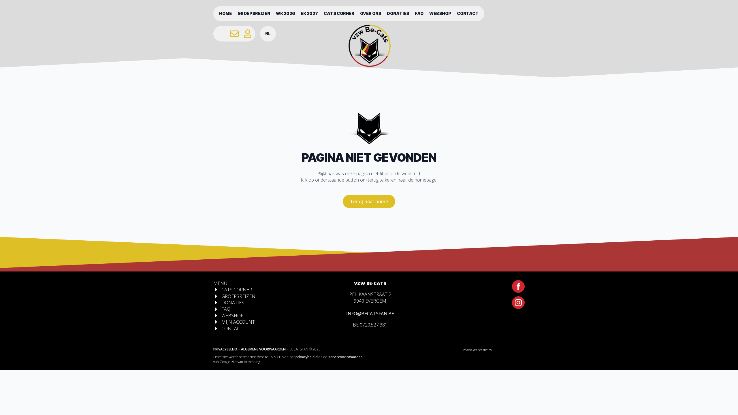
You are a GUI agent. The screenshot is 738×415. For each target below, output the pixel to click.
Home (225, 13)
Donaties (398, 13)
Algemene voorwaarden (263, 349)
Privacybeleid (225, 349)
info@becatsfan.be (370, 313)
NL (268, 33)
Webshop (440, 13)
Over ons (370, 13)
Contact (468, 13)
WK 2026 (285, 13)
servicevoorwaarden (345, 356)
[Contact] (234, 33)
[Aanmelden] (247, 33)
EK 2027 (309, 13)
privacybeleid (306, 356)
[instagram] (518, 302)
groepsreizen (254, 13)
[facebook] (518, 286)
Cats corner (339, 13)
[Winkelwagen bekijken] (221, 33)
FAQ (419, 13)
